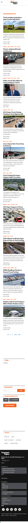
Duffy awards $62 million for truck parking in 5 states (12, 81)
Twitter (7, 509)
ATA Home (5, 494)
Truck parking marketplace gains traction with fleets (12, 18)
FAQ (3, 502)
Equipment (12, 46)
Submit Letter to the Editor (9, 470)
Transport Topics (7, 328)
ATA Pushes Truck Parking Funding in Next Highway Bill (13, 113)
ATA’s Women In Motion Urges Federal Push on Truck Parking (13, 239)
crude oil (6, 436)
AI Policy (7, 515)
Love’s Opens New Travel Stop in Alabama (13, 145)
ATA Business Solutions (8, 492)
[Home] (14, 2)
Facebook (3, 509)
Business (9, 46)
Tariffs (6, 443)
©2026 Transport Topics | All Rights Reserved (11, 513)
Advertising (4, 478)
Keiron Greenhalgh (7, 200)
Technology (12, 204)
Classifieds (4, 482)
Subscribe (5, 399)
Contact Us (4, 466)
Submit (21, 390)
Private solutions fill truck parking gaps (12, 50)
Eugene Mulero (6, 136)
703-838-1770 (5, 460)
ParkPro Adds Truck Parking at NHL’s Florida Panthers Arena (13, 303)
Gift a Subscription (15, 399)
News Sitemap (13, 515)
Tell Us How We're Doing (8, 472)
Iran (13, 436)
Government (5, 46)
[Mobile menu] (1, 2)
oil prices (18, 440)
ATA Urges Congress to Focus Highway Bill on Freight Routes (13, 208)
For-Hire (18, 78)
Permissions (5, 503)
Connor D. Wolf (6, 42)
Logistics (18, 46)
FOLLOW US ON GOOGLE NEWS (9, 405)
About (2, 463)
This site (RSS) (19, 509)
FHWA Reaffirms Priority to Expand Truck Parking (12, 271)
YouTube (11, 509)
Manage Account (6, 500)
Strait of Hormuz (8, 440)
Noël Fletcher (6, 105)
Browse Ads (5, 486)
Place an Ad (5, 487)
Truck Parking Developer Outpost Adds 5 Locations (12, 176)
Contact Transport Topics (8, 468)
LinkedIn (15, 509)
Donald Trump (14, 443)
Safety (16, 46)
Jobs (4, 484)
